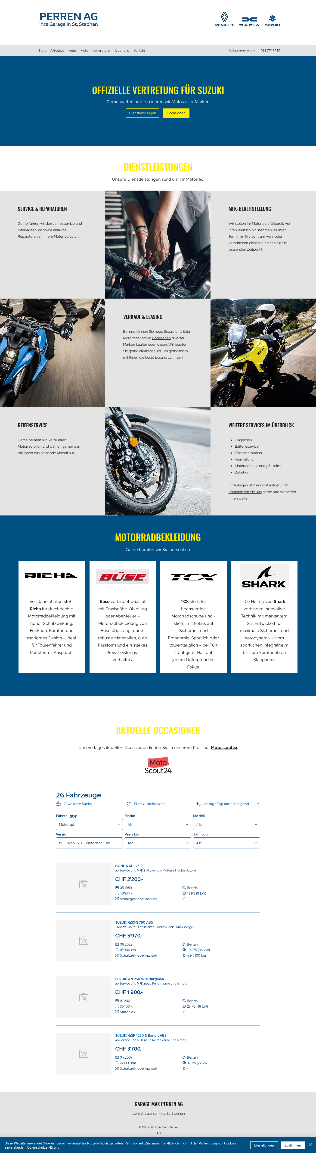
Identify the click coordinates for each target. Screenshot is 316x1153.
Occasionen (161, 338)
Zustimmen (293, 1145)
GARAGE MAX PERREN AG (159, 1104)
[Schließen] (310, 1145)
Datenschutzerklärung (43, 1147)
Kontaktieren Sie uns (245, 492)
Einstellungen (264, 1145)
